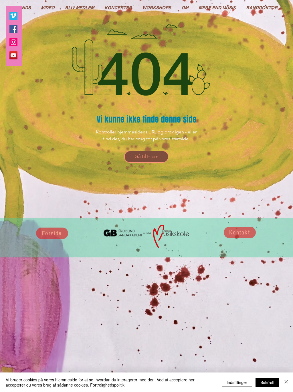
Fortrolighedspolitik (107, 385)
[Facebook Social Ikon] (13, 29)
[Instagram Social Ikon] (13, 42)
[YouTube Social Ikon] (13, 55)
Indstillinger (237, 382)
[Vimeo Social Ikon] (13, 16)
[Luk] (286, 382)
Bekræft (267, 382)
